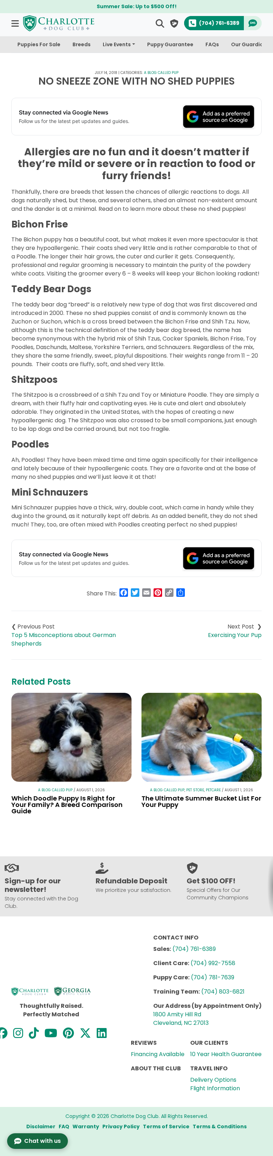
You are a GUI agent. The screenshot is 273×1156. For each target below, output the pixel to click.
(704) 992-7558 (213, 963)
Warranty (86, 1126)
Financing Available (157, 1054)
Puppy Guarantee (170, 44)
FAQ (64, 1126)
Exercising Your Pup (235, 635)
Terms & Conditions (220, 1126)
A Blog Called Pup (161, 72)
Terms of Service (166, 1126)
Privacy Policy (121, 1126)
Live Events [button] (117, 44)
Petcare (213, 790)
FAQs (212, 44)
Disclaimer (40, 1126)
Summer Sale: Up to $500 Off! (137, 6)
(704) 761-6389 (194, 949)
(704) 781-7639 (212, 977)
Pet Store (195, 790)
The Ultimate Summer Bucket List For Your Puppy (201, 801)
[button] (15, 23)
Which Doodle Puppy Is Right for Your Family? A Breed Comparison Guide (67, 804)
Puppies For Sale (38, 44)
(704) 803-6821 (223, 992)
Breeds (82, 44)
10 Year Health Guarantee (226, 1054)
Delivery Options (213, 1080)
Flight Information (215, 1088)
